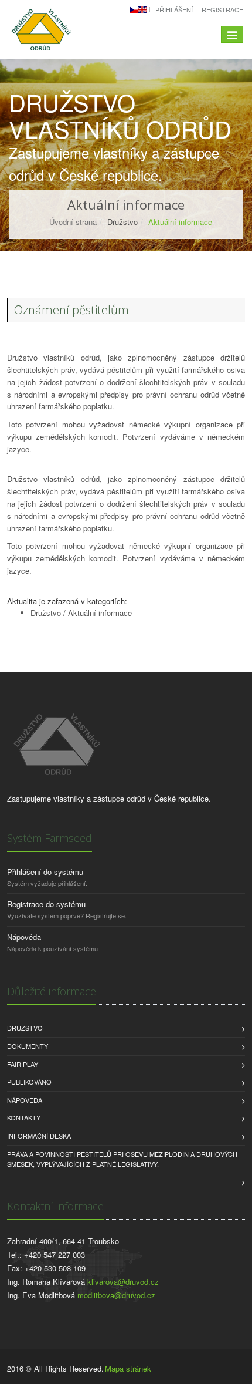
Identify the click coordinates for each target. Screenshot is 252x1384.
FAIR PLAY (22, 1064)
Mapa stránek (128, 1368)
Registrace (222, 9)
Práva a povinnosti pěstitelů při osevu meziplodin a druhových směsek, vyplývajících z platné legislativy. (122, 1159)
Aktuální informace (100, 612)
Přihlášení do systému (45, 871)
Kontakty (23, 1117)
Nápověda (24, 936)
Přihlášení (174, 9)
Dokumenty (27, 1045)
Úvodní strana (73, 221)
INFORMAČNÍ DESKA (39, 1135)
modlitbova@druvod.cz (116, 1295)
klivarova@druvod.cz (123, 1281)
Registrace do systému (46, 904)
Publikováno (29, 1081)
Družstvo (45, 612)
